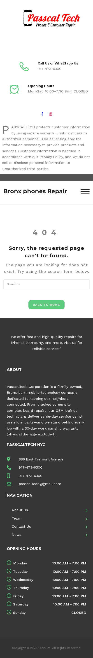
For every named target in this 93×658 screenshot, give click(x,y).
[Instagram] (50, 113)
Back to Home (46, 304)
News (16, 534)
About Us (20, 510)
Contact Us (21, 526)
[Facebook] (42, 113)
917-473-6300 (30, 467)
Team (16, 518)
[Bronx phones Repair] (46, 26)
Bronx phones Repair (35, 191)
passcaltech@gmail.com (40, 484)
